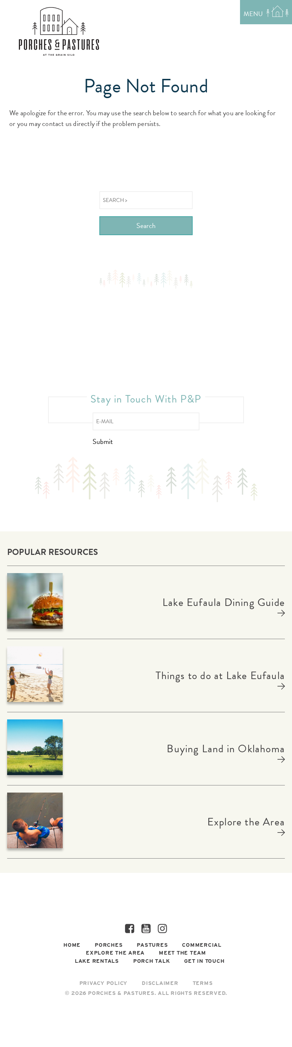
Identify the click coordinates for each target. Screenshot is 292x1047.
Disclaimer (160, 983)
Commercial (201, 945)
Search (146, 225)
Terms (203, 983)
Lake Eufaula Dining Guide (223, 602)
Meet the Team (182, 953)
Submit (103, 441)
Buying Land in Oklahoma (226, 749)
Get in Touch (204, 961)
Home (71, 945)
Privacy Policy (103, 983)
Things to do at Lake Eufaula (220, 675)
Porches (108, 945)
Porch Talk (151, 961)
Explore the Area (246, 822)
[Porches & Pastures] (59, 31)
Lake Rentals (97, 961)
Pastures (152, 945)
